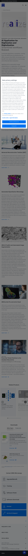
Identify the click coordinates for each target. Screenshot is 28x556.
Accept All (14, 126)
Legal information (13, 117)
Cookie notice (5, 117)
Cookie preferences (14, 121)
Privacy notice (7, 113)
